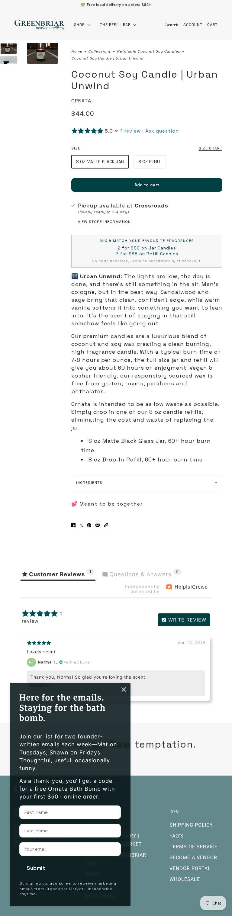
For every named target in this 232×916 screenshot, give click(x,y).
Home (76, 52)
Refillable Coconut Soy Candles (148, 52)
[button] (106, 525)
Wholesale (184, 879)
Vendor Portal (190, 868)
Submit (36, 867)
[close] (124, 689)
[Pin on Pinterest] (89, 525)
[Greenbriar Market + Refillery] (39, 25)
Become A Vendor (193, 857)
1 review (131, 131)
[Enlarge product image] (42, 53)
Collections (99, 52)
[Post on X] (81, 525)
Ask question (162, 131)
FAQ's (176, 836)
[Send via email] (97, 525)
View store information (104, 221)
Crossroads (151, 205)
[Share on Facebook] (73, 525)
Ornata (81, 101)
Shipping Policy (191, 825)
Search (172, 25)
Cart (212, 25)
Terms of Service (193, 847)
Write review (186, 620)
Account (192, 25)
